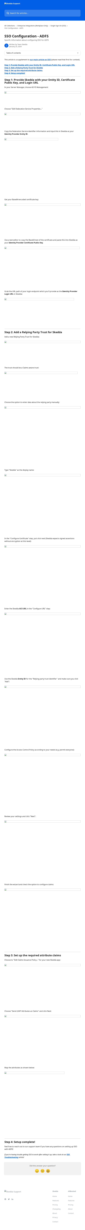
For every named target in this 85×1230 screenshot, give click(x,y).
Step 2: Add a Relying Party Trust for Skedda (23, 68)
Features (55, 1201)
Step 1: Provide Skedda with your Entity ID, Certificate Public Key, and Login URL (39, 65)
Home (54, 1196)
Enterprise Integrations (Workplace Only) (32, 26)
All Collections (9, 26)
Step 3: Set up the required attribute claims (23, 70)
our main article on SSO (40, 59)
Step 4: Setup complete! (14, 73)
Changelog (56, 1209)
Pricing (55, 1205)
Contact (55, 1222)
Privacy (55, 1217)
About (54, 1213)
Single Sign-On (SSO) (58, 26)
